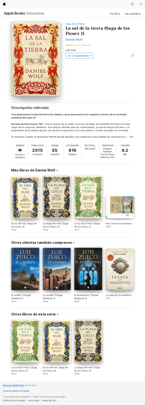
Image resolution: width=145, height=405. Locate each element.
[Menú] (141, 4)
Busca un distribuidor (13, 385)
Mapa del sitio (49, 400)
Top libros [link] (114, 13)
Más (131, 136)
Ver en (78, 55)
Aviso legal (33, 400)
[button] (132, 4)
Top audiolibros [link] (132, 13)
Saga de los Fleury (76, 24)
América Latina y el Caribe (16, 391)
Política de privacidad (14, 400)
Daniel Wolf (74, 39)
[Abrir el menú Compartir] (132, 55)
